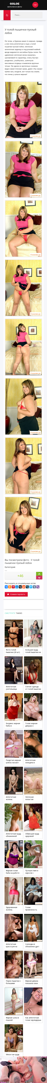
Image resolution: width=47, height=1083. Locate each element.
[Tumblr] (34, 586)
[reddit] (23, 586)
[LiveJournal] (27, 586)
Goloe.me (17, 5)
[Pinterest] (13, 586)
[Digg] (20, 586)
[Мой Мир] (16, 586)
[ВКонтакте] (6, 586)
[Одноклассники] (9, 586)
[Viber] (37, 586)
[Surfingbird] (30, 586)
